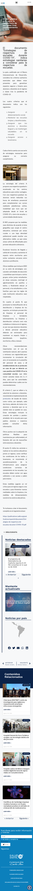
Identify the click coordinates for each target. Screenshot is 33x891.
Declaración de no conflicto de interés (16, 882)
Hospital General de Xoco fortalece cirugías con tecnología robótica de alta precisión (16, 737)
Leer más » (12, 572)
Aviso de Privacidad (16, 878)
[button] (16, 2)
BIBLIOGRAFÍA (11, 532)
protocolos (7, 399)
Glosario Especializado (16, 874)
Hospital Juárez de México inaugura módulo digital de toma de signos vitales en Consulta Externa (16, 771)
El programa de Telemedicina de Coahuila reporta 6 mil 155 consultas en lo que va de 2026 (17, 563)
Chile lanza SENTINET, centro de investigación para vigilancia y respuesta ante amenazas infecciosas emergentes (15, 703)
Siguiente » (24, 818)
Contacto (17, 886)
